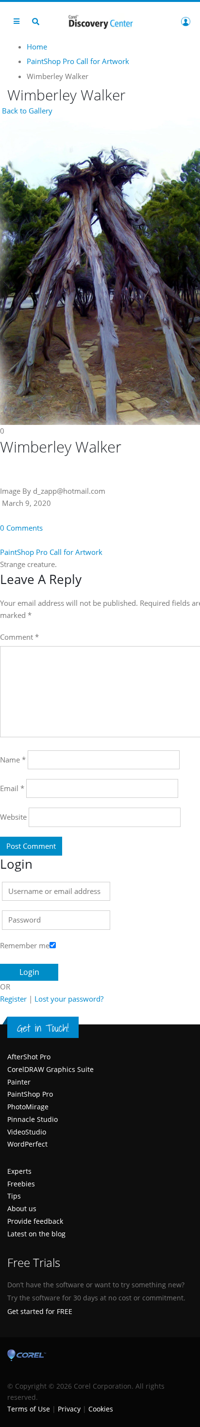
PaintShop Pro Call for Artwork (51, 552)
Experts (19, 1171)
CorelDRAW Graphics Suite (50, 1069)
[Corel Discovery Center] (100, 21)
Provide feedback (35, 1221)
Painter (19, 1081)
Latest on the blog (36, 1233)
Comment (19, 637)
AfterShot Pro (28, 1056)
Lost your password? (68, 999)
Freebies (21, 1183)
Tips (14, 1195)
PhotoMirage (28, 1106)
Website (13, 817)
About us (21, 1208)
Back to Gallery (26, 110)
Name (13, 759)
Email (12, 788)
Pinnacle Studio (32, 1119)
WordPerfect (27, 1144)
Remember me (25, 945)
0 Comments (21, 528)
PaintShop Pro (30, 1094)
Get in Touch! (43, 1028)
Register (13, 999)
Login (185, 21)
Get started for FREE (39, 1311)
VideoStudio (26, 1131)
